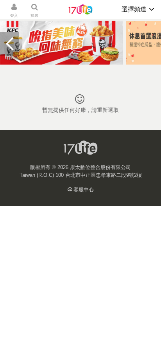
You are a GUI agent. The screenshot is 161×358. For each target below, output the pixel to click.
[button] (9, 44)
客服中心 (83, 189)
